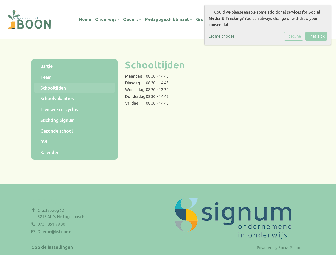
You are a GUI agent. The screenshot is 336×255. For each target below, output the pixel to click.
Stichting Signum (57, 120)
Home (85, 19)
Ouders (131, 19)
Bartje (46, 66)
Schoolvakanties (57, 98)
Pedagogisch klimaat (167, 19)
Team (46, 77)
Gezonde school (56, 130)
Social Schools (291, 247)
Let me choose (221, 36)
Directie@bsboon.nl (55, 231)
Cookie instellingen (52, 247)
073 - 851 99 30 (51, 224)
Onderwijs (106, 19)
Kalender (49, 152)
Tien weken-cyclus (59, 109)
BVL (44, 141)
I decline (293, 36)
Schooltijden (53, 87)
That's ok (316, 36)
